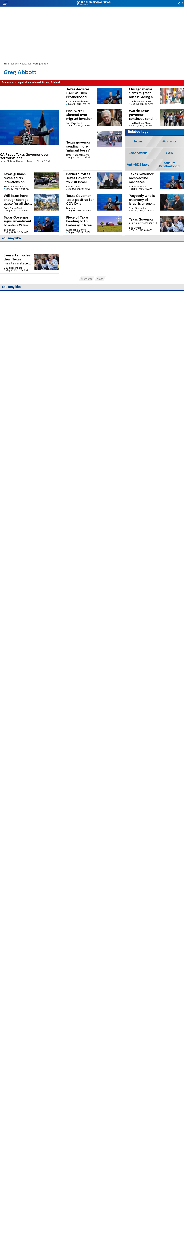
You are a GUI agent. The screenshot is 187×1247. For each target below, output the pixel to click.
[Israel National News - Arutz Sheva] (93, 3)
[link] (29, 128)
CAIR (169, 153)
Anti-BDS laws (138, 164)
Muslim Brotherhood (169, 165)
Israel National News (15, 64)
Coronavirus (138, 153)
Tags (30, 64)
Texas (137, 141)
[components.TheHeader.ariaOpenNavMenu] (29, 3)
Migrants (169, 141)
